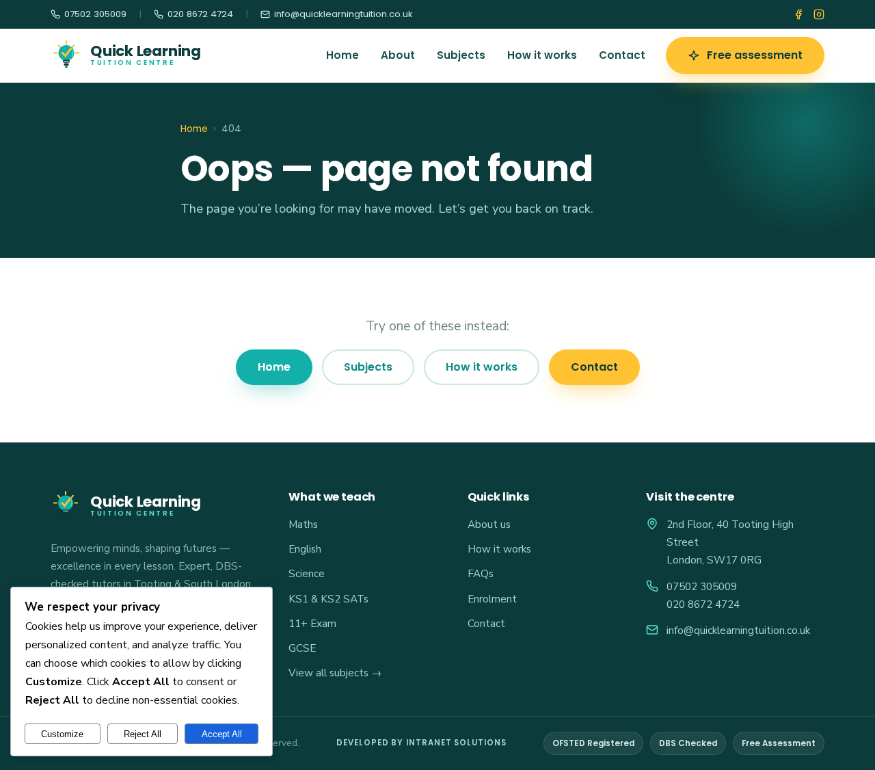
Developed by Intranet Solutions (421, 742)
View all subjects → (334, 672)
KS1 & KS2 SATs (328, 599)
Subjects (461, 55)
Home (342, 55)
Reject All (142, 734)
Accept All (222, 734)
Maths (303, 524)
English (304, 549)
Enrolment (492, 599)
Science (306, 573)
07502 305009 (702, 586)
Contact (622, 55)
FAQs (481, 573)
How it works (542, 55)
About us (489, 524)
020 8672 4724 (703, 604)
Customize (62, 734)
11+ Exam (312, 623)
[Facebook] (798, 14)
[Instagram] (818, 14)
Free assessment (755, 55)
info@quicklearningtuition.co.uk (738, 630)
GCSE (302, 648)
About (398, 55)
